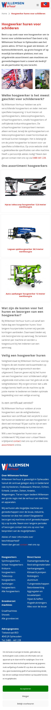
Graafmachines (9, 610)
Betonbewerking (35, 587)
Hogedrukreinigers (37, 602)
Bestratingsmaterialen (38, 564)
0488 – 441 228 (13, 640)
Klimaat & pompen (36, 572)
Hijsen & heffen (35, 598)
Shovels (6, 614)
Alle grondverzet (10, 618)
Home (4, 13)
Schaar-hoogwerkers (12, 564)
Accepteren (25, 688)
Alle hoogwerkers (11, 591)
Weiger (25, 696)
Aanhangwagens (35, 568)
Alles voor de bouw (37, 606)
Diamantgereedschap (38, 560)
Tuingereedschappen (38, 583)
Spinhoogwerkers (11, 560)
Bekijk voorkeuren (25, 703)
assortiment (8, 444)
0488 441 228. (39, 157)
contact (17, 441)
